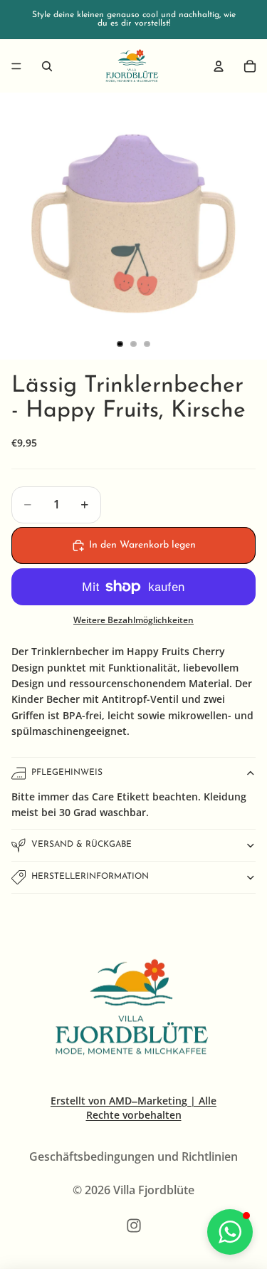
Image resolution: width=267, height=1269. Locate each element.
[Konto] (218, 66)
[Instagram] (133, 1225)
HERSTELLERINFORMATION (90, 876)
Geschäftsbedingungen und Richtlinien (133, 1156)
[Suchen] (47, 66)
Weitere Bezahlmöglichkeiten (133, 620)
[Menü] (16, 66)
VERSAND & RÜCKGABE (81, 844)
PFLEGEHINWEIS (67, 772)
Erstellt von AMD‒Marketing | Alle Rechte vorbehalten (133, 1108)
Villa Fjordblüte (153, 1190)
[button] (230, 1232)
